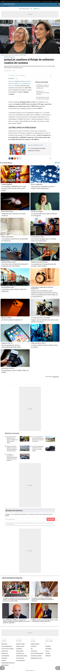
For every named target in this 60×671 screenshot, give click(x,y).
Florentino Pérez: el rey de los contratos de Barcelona (42, 98)
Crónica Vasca (20, 646)
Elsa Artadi (22, 75)
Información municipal (9, 57)
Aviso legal (34, 651)
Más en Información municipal (12, 578)
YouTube (47, 653)
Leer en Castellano (4, 6)
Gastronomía (5, 655)
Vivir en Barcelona (6, 646)
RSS (32, 648)
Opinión (3, 660)
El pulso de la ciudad (7, 648)
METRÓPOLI (11, 78)
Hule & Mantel (20, 658)
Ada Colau (13, 75)
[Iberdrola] (37, 9)
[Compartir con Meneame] (15, 158)
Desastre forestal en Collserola (47, 1)
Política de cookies (36, 655)
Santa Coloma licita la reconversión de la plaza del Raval (31, 1)
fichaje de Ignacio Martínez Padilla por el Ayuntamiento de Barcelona (19, 83)
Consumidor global (21, 655)
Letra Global (19, 651)
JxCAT (17, 75)
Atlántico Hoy (20, 653)
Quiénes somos (35, 644)
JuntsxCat (11, 81)
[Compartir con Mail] (17, 158)
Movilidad (4, 644)
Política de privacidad (37, 653)
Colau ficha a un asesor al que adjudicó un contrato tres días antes (42, 86)
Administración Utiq (36, 658)
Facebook (48, 646)
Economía (4, 658)
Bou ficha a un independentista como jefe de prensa (42, 92)
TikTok (47, 651)
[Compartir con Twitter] (12, 158)
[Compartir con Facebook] (9, 158)
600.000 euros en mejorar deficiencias (12, 1)
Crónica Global (20, 644)
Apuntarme (51, 519)
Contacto (33, 646)
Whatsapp (48, 655)
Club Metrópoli (20, 660)
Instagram (48, 648)
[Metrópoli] (30, 4)
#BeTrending (5, 665)
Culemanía (19, 648)
